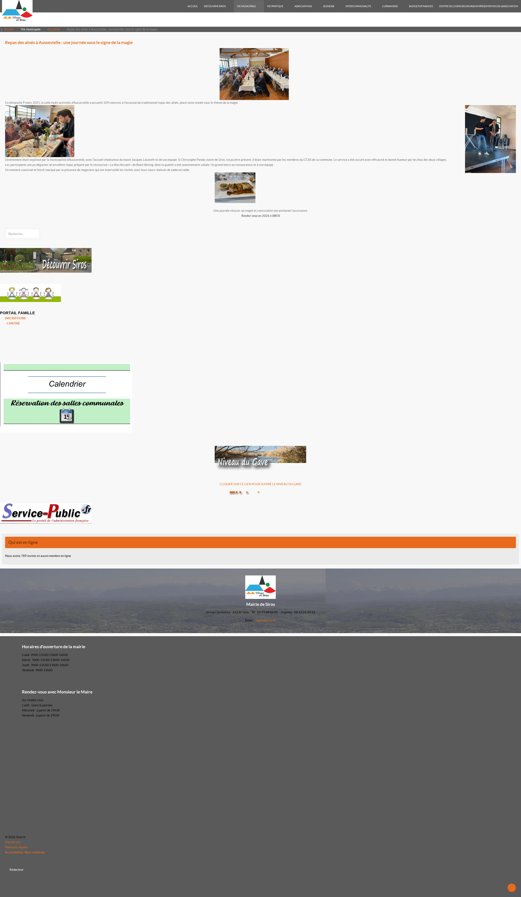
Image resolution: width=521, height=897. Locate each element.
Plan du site (13, 842)
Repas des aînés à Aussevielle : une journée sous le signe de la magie (69, 42)
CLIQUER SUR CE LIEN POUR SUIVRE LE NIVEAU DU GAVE (260, 484)
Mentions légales (16, 847)
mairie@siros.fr (265, 620)
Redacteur (17, 869)
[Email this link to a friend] (514, 50)
